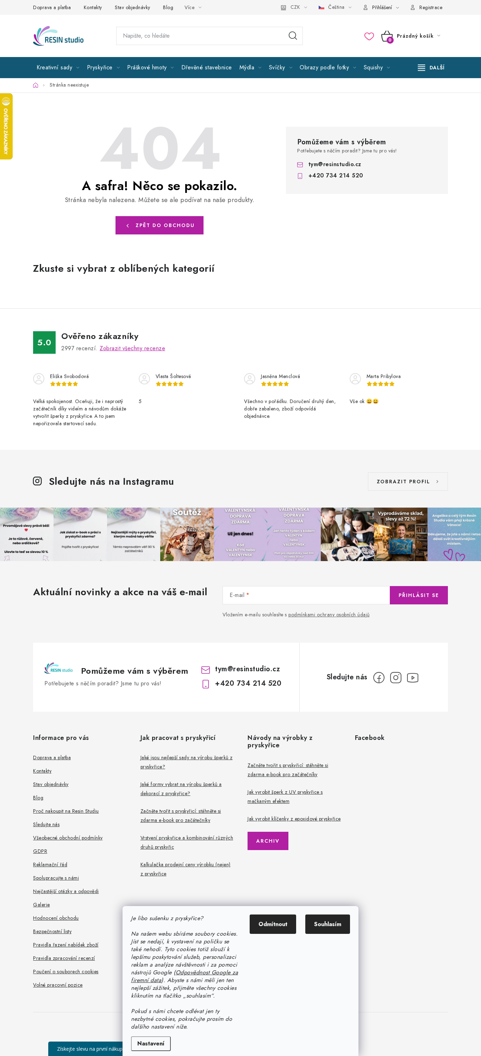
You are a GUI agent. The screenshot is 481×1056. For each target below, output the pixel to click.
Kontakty (93, 7)
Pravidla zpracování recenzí (64, 958)
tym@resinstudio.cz (334, 164)
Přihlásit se (419, 595)
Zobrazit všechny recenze (132, 348)
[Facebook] (379, 677)
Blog (168, 7)
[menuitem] (58, 67)
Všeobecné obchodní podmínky (68, 837)
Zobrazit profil (403, 481)
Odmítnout (272, 924)
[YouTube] (412, 677)
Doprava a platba (52, 7)
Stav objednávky (132, 7)
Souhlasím (327, 924)
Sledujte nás (46, 824)
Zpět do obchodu (165, 225)
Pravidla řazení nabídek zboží (66, 944)
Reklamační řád (50, 864)
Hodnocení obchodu (56, 918)
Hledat (293, 36)
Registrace (430, 7)
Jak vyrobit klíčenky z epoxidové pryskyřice (294, 818)
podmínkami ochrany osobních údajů (329, 614)
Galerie (41, 904)
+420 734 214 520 (335, 175)
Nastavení (150, 1043)
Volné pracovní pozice (58, 984)
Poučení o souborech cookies (66, 971)
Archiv (268, 840)
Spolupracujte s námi (56, 877)
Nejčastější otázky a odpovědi (66, 891)
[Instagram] (395, 677)
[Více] (431, 67)
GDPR (40, 851)
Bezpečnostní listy (52, 931)
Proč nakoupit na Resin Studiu (66, 811)
